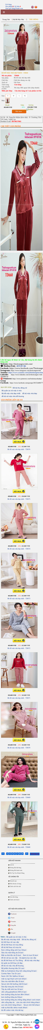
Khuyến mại (13, 881)
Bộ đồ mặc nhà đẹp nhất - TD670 (19, 748)
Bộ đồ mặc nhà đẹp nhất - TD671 (19, 698)
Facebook (13, 914)
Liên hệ (12, 865)
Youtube (13, 921)
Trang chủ (6, 19)
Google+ (13, 933)
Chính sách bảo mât (15, 886)
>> (27, 854)
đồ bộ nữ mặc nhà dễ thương (13, 396)
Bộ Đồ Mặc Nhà (18, 19)
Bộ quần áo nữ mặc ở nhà (12, 391)
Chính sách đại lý (14, 900)
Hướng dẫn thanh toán (16, 870)
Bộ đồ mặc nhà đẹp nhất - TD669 (19, 797)
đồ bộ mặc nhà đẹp (29, 393)
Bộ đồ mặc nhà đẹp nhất (11, 393)
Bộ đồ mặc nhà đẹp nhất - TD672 (19, 648)
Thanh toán (19, 8)
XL (25, 96)
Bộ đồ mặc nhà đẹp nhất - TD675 (19, 499)
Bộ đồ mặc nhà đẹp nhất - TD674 (19, 549)
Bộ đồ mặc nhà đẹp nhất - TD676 (19, 449)
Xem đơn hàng (14, 897)
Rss (12, 929)
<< (3, 854)
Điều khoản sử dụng (15, 884)
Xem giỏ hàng (10, 8)
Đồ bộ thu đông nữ (20, 388)
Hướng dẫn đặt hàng (15, 867)
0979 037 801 (21, 366)
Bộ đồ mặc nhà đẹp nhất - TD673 (19, 598)
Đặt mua (19, 111)
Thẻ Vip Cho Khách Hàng (17, 873)
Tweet (12, 917)
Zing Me (13, 925)
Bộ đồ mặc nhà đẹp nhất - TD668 (19, 847)
